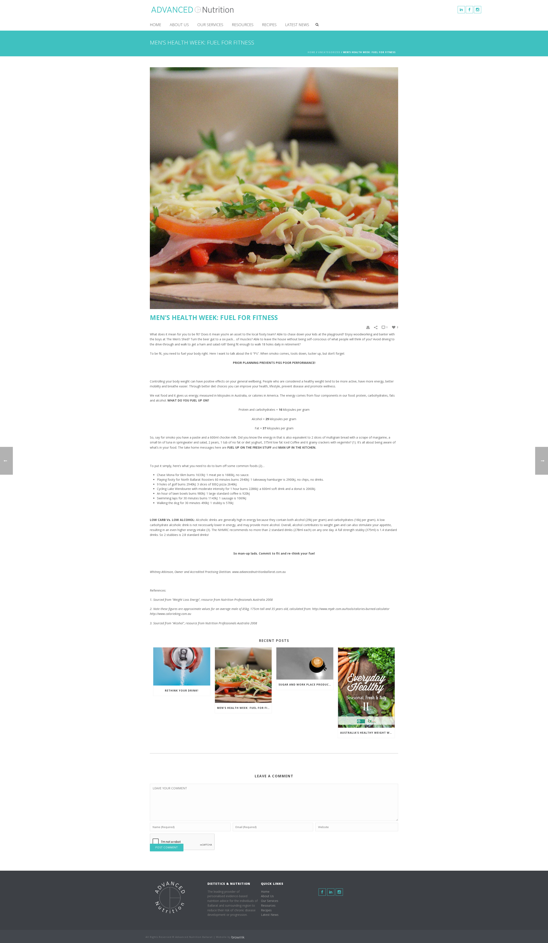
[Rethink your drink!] (181, 666)
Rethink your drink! (181, 690)
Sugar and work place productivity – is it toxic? (305, 684)
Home (155, 24)
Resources (242, 24)
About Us (179, 24)
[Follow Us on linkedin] (330, 892)
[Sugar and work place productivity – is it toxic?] (304, 663)
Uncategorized (329, 52)
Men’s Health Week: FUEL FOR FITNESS (244, 708)
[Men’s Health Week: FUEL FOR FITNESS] (243, 675)
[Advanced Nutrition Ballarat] (192, 9)
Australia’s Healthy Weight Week (367, 733)
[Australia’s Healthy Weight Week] (366, 687)
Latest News (297, 24)
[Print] (368, 327)
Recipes (269, 24)
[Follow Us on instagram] (339, 892)
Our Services (210, 24)
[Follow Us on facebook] (322, 892)
